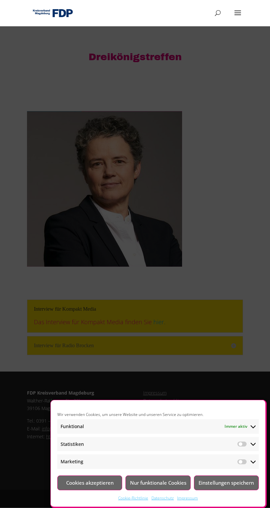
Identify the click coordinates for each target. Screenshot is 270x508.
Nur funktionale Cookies (158, 482)
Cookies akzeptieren (90, 482)
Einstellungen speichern (226, 482)
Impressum (187, 498)
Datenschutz (162, 498)
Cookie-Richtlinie (133, 498)
